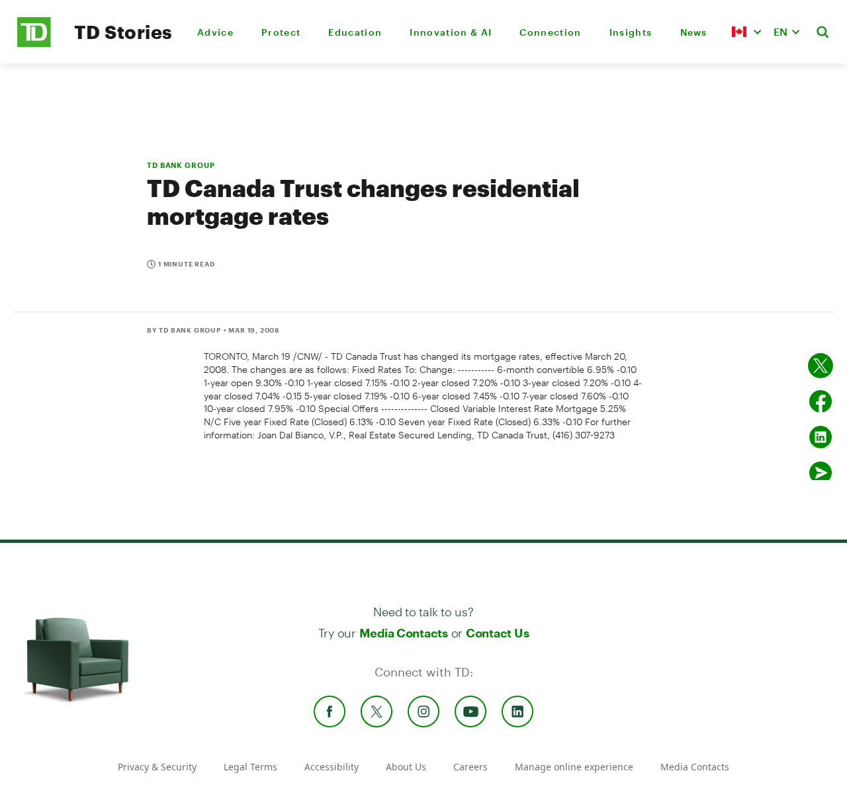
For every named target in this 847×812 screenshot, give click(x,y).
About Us (406, 766)
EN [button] (780, 31)
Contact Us (497, 633)
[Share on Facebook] (820, 401)
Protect (280, 32)
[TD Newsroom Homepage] (34, 43)
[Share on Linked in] (820, 437)
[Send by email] (820, 473)
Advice (215, 32)
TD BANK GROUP (180, 165)
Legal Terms (250, 766)
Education (355, 32)
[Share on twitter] (820, 366)
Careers (470, 766)
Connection (550, 32)
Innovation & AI (451, 32)
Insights (630, 32)
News (693, 32)
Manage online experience (574, 766)
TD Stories (123, 31)
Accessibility (331, 766)
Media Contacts (403, 633)
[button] (746, 32)
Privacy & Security (157, 766)
